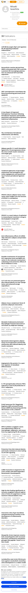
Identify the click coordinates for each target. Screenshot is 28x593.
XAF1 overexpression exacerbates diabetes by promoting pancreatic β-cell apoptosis (13, 93)
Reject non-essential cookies (14, 586)
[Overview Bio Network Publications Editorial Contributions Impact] (14, 28)
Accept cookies (14, 582)
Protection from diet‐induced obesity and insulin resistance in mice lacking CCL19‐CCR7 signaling (13, 450)
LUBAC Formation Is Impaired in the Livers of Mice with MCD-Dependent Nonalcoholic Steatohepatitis (13, 471)
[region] (14, 580)
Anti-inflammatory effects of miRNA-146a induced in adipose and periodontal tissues (13, 237)
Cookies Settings (14, 589)
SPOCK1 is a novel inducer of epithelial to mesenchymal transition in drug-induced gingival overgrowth (13, 217)
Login (13, 1)
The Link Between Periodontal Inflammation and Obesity (11, 133)
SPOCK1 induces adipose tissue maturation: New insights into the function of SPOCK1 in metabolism (13, 196)
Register (21, 1)
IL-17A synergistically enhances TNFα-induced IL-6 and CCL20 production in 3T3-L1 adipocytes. (13, 385)
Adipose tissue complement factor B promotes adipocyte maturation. (13, 304)
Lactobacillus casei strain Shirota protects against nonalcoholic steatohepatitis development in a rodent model (13, 560)
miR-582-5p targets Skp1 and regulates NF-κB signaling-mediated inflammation (13, 48)
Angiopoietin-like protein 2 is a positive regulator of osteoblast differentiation (13, 364)
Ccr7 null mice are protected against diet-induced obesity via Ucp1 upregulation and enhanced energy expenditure (13, 283)
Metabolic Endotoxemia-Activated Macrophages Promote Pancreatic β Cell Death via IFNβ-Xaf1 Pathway (12, 323)
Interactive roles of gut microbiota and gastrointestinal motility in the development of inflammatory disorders (13, 515)
